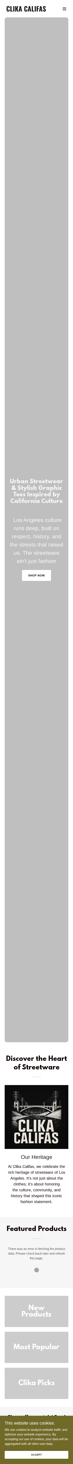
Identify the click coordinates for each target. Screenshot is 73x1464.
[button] (64, 9)
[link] (27, 10)
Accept (36, 1454)
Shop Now (36, 575)
